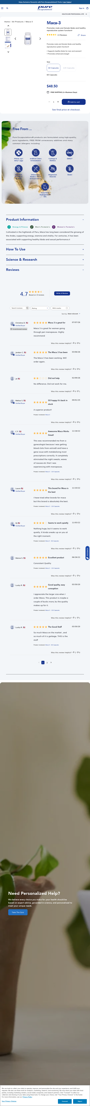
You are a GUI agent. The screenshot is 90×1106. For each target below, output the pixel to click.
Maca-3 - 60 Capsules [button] (52, 541)
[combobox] (39, 308)
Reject (80, 1101)
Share (83, 35)
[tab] (8, 32)
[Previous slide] (14, 39)
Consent (65, 1101)
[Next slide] (40, 39)
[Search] (7, 8)
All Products (18, 21)
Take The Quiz (18, 912)
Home (7, 21)
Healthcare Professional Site (73, 14)
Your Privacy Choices (9, 1101)
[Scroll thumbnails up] (8, 25)
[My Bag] (87, 8)
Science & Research (21, 259)
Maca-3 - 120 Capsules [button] (52, 472)
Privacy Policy (27, 1097)
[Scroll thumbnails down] (8, 52)
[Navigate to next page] (51, 662)
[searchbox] (17, 308)
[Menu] (2, 8)
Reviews (12, 269)
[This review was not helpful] (77, 343)
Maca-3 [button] (47, 415)
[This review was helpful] (73, 343)
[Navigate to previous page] (39, 662)
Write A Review (62, 293)
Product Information (22, 219)
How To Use (15, 249)
